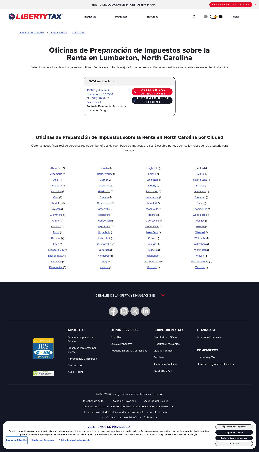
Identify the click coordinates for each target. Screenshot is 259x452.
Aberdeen (57, 168)
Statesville (201, 191)
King (106, 261)
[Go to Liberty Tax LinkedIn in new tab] (145, 311)
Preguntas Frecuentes (167, 344)
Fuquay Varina (105, 174)
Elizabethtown (57, 255)
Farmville (57, 261)
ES (221, 16)
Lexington (153, 180)
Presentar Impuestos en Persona (81, 339)
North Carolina (58, 32)
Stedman (201, 197)
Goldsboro (105, 191)
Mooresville (153, 220)
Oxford (153, 238)
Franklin (106, 168)
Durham (57, 238)
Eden (57, 244)
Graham (106, 197)
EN (206, 16)
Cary (57, 197)
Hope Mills (105, 232)
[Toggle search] (194, 16)
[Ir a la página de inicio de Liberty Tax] (35, 16)
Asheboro (58, 185)
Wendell (201, 232)
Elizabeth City (57, 250)
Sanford (201, 168)
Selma (201, 174)
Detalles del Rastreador (42, 440)
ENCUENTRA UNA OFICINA (231, 4)
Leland (153, 174)
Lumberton (78, 32)
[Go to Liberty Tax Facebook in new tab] (113, 311)
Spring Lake (201, 180)
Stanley (201, 185)
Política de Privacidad (16, 440)
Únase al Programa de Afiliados (215, 364)
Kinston (105, 267)
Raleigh (153, 244)
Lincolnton (153, 191)
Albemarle (57, 174)
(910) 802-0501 (100, 98)
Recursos (152, 17)
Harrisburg (105, 215)
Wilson (201, 255)
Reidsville (153, 250)
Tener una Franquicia (209, 337)
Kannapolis (105, 255)
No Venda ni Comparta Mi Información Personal (129, 417)
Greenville (105, 209)
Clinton (57, 220)
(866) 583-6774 (163, 371)
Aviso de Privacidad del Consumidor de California (112, 412)
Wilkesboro (201, 244)
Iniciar (235, 17)
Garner (105, 180)
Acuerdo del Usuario (156, 401)
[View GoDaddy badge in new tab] (43, 373)
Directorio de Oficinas (31, 32)
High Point (105, 226)
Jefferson (105, 250)
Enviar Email (94, 102)
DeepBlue (116, 337)
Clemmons (57, 215)
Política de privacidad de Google (74, 440)
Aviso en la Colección (156, 412)
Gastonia (105, 185)
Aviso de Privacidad (124, 401)
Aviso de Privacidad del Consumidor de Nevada (142, 406)
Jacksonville (105, 244)
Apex (57, 180)
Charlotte (58, 203)
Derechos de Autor (93, 401)
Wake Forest (201, 215)
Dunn (57, 232)
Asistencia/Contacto (165, 364)
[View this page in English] (213, 17)
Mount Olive (153, 226)
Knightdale (153, 168)
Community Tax (206, 357)
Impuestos (90, 17)
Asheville (57, 191)
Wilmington (201, 250)
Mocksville (153, 209)
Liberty (153, 185)
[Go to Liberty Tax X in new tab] (134, 311)
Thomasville (201, 209)
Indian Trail (105, 238)
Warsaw (201, 226)
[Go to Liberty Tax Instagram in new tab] (124, 311)
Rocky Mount (153, 261)
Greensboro (105, 203)
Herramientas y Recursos (82, 358)
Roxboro (153, 267)
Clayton (57, 209)
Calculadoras (74, 365)
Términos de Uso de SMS (97, 406)
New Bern (153, 232)
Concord (57, 226)
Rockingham (153, 255)
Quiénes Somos (163, 350)
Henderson (105, 220)
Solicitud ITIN (75, 372)
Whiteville (201, 238)
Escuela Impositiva (121, 344)
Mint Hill (153, 203)
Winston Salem (201, 261)
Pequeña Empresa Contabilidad (129, 350)
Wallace (201, 220)
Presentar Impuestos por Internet (81, 350)
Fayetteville (57, 267)
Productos (121, 17)
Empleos (159, 357)
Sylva (201, 203)
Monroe (153, 215)
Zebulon (201, 267)
